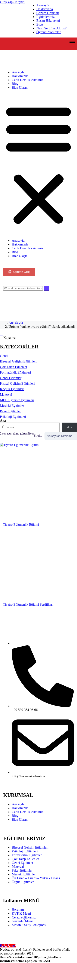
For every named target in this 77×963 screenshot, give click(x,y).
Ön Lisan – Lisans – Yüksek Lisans (36, 878)
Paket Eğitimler (22, 870)
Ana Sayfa (16, 323)
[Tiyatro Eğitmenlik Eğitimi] (38, 481)
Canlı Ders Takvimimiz (27, 80)
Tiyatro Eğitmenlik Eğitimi (21, 524)
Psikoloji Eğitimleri (25, 851)
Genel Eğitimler (22, 863)
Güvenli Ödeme (22, 921)
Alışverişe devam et (18, 307)
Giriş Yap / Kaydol (12, 2)
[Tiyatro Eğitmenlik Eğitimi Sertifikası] (38, 567)
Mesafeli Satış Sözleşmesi (29, 925)
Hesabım (18, 909)
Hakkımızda (44, 9)
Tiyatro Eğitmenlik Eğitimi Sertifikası (28, 604)
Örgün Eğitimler (23, 882)
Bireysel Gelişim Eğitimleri (30, 847)
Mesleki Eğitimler (24, 874)
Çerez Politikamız (24, 917)
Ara (3, 420)
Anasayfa (42, 5)
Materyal (18, 866)
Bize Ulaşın (20, 87)
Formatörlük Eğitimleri (27, 855)
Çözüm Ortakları (47, 13)
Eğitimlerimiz (45, 17)
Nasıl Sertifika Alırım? (51, 28)
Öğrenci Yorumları (48, 32)
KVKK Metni (21, 913)
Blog (39, 24)
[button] (38, 164)
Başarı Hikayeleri (48, 20)
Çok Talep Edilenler (25, 859)
